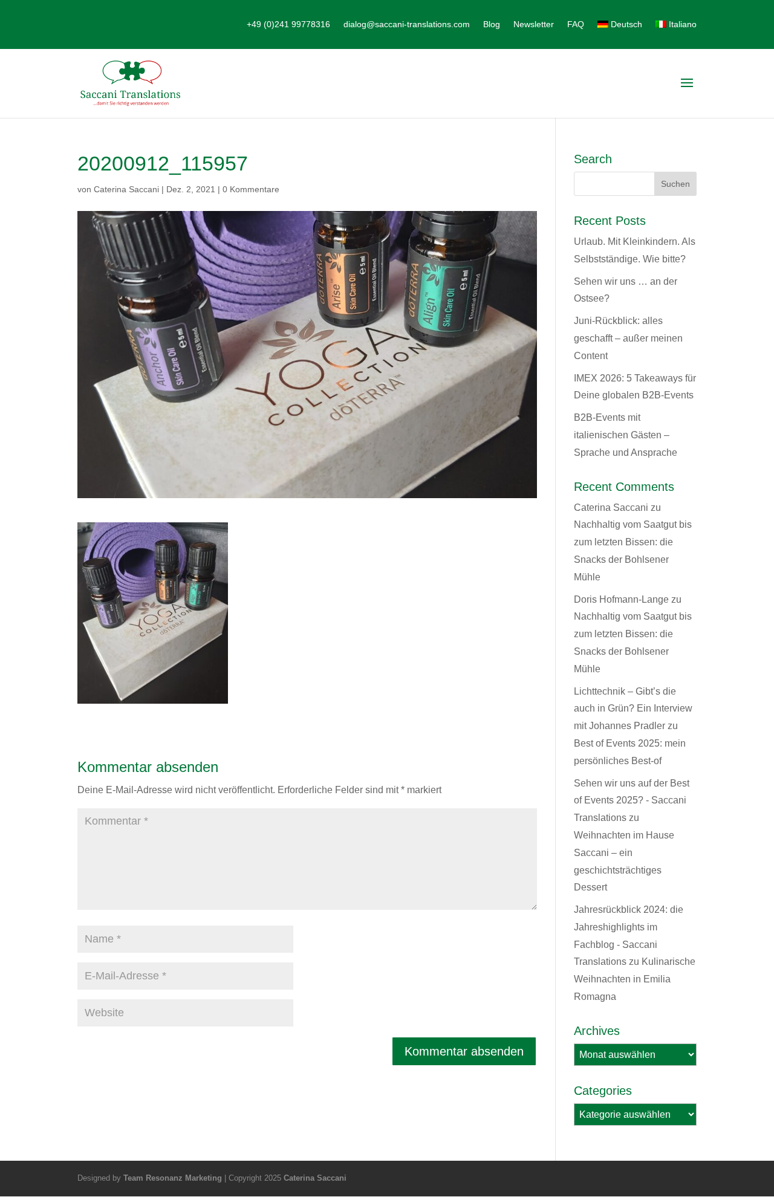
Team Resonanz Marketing (172, 1177)
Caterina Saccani (126, 189)
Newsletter (533, 24)
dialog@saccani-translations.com (406, 24)
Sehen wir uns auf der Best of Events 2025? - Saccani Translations (631, 800)
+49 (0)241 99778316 (288, 24)
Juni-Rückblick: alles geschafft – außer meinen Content (628, 338)
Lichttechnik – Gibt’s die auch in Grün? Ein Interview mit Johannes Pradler (633, 708)
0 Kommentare (251, 189)
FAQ (575, 24)
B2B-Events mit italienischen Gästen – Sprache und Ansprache (625, 435)
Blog (491, 24)
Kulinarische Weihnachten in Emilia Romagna (634, 979)
